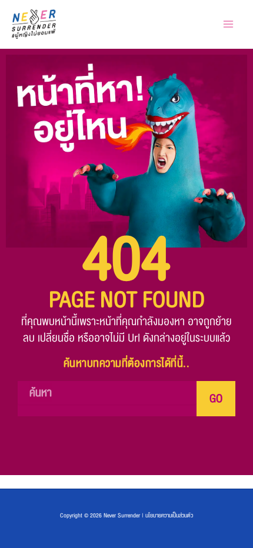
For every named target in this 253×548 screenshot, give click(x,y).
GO (215, 398)
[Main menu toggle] (228, 24)
